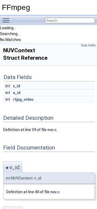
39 (34, 130)
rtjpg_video (23, 99)
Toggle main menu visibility (7, 20)
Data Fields (88, 45)
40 (37, 192)
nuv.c (52, 130)
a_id (16, 93)
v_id (16, 86)
